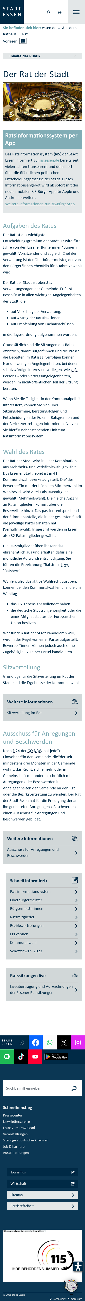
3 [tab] (6, 1264)
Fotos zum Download (19, 1127)
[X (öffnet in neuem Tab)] (64, 1042)
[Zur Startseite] (12, 11)
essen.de (49, 27)
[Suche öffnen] (48, 12)
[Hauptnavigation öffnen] (76, 12)
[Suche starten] (74, 1088)
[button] (60, 11)
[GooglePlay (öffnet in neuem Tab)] (56, 1056)
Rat (25, 34)
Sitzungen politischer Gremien (25, 1140)
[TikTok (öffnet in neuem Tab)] (21, 1056)
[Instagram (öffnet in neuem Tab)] (78, 1042)
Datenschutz (59, 1299)
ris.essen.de (49, 160)
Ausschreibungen (16, 1152)
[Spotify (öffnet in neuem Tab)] (7, 1056)
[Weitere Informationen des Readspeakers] (22, 41)
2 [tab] (6, 1257)
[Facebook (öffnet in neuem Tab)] (36, 1042)
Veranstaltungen (15, 1134)
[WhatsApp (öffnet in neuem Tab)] (50, 1042)
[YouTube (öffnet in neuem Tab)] (35, 1056)
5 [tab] (6, 1276)
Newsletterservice (16, 1121)
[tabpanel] (42, 1258)
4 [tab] (6, 1270)
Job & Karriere (14, 1146)
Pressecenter (12, 1115)
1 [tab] (6, 1251)
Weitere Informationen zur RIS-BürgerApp (40, 203)
